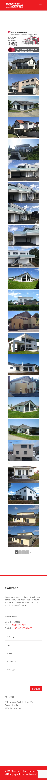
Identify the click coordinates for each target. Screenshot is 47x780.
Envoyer (36, 688)
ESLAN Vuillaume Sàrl (29, 774)
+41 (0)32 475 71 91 (17, 625)
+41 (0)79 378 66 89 (23, 628)
